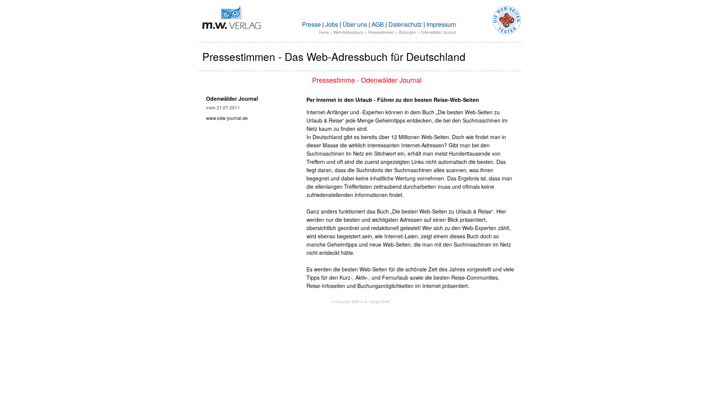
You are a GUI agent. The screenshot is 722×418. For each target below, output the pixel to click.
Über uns (355, 24)
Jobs (331, 24)
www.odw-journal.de (227, 118)
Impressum (441, 24)
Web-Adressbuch (348, 32)
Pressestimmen (381, 32)
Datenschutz (405, 24)
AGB (378, 24)
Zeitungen (407, 32)
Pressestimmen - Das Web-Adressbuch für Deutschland (334, 56)
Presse (311, 24)
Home (324, 32)
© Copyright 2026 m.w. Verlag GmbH (361, 301)
